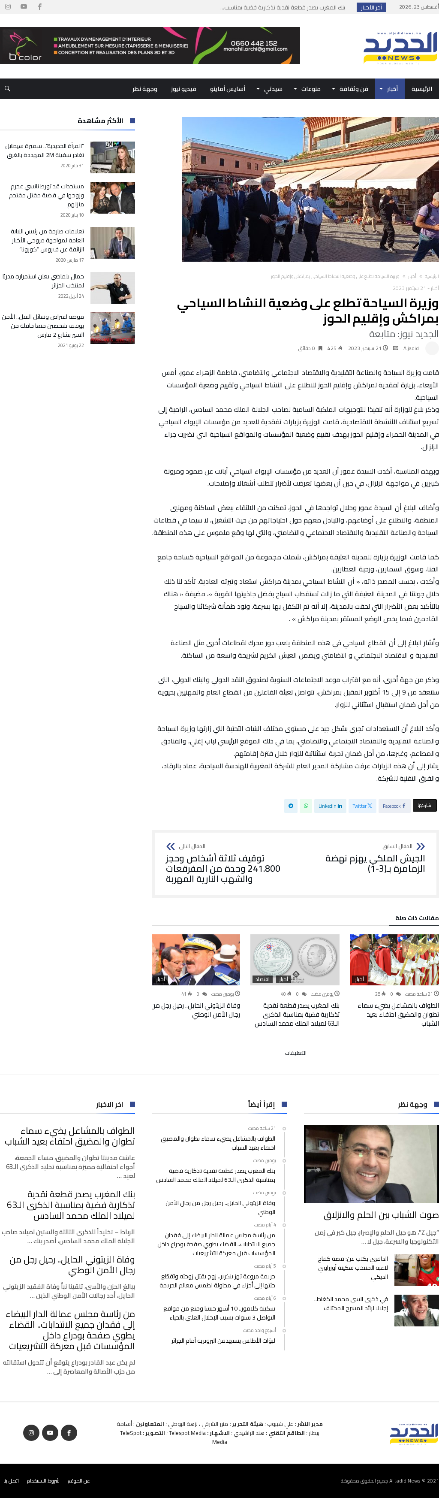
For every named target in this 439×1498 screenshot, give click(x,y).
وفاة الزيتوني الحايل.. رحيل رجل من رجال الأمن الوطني (195, 1010)
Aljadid (411, 348)
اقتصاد (263, 979)
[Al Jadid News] (400, 27)
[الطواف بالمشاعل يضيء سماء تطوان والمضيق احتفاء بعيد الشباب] (394, 959)
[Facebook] (39, 7)
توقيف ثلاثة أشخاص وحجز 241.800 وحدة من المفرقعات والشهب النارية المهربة (223, 864)
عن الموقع (79, 1481)
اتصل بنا (11, 1481)
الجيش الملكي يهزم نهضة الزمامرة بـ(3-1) (375, 858)
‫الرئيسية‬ (432, 276)
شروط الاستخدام (43, 1481)
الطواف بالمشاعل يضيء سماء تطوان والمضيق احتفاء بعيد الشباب (398, 1014)
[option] (394, 981)
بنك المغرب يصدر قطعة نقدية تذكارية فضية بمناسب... (284, 7)
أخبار (412, 276)
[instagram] (8, 7)
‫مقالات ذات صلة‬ (417, 919)
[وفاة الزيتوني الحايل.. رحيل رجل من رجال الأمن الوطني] (195, 959)
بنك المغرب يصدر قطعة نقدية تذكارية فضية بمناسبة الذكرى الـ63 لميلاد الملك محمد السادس (297, 1014)
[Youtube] (23, 7)
